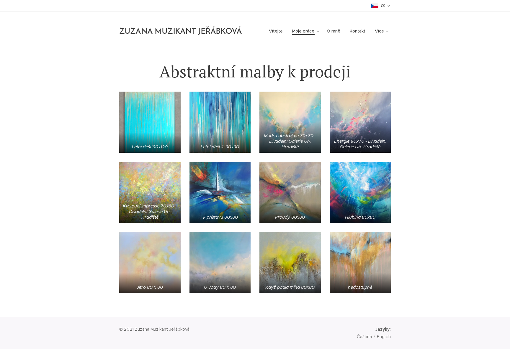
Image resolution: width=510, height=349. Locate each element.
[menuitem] (277, 31)
